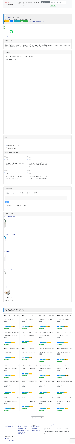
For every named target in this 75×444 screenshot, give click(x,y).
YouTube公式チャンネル (23, 430)
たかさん (10, 17)
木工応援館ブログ (22, 428)
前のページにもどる (37, 418)
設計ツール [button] (37, 2)
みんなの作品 (19, 3)
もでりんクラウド (9, 426)
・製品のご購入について (36, 430)
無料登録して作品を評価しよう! (36, 21)
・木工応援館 (34, 428)
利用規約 (7, 438)
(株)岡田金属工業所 (35, 426)
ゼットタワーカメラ (22, 432)
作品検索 (53, 5)
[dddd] (12, 146)
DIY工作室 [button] (29, 2)
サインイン (45, 2)
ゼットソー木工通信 (22, 426)
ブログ (23, 3)
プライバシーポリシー (10, 440)
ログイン (30, 193)
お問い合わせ (21, 433)
